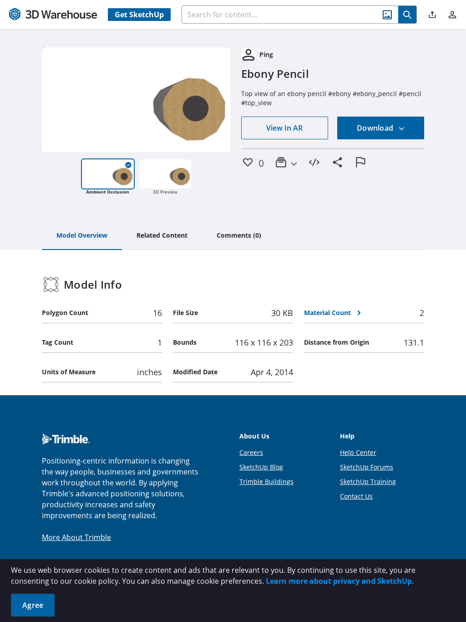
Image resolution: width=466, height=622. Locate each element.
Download (376, 128)
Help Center (358, 452)
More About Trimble (76, 537)
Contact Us (356, 496)
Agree (32, 605)
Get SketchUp (139, 15)
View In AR (284, 128)
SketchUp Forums (366, 467)
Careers (251, 452)
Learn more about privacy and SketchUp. (340, 581)
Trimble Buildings (266, 481)
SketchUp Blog (261, 467)
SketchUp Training (368, 481)
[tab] (82, 236)
